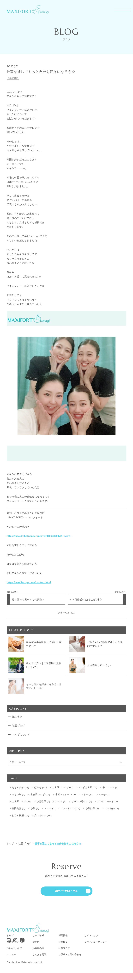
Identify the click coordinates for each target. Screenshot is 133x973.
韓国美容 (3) (18, 808)
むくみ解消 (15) (20, 815)
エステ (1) (49, 808)
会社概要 (63, 942)
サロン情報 (38, 935)
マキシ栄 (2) (18, 794)
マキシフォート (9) (107, 801)
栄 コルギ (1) (110, 787)
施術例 (36, 942)
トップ (10, 935)
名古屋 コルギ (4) (62, 787)
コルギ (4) (60, 801)
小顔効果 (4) (92, 808)
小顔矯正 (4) (43, 801)
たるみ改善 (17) (20, 787)
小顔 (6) (34, 808)
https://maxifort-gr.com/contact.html (29, 582)
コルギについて (15, 948)
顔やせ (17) (40, 787)
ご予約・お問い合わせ (70, 954)
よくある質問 (39, 954)
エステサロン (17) (70, 808)
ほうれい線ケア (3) (81, 801)
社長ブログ (13, 78)
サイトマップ (91, 935)
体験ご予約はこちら (67, 891)
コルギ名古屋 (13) (87, 787)
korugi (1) (104, 794)
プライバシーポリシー (96, 942)
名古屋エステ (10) (21, 801)
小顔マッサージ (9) (65, 794)
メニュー (11, 954)
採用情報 (63, 935)
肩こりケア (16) (43, 815)
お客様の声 (38, 948)
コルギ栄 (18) (111, 808)
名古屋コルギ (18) (40, 794)
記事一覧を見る (66, 612)
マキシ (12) (86, 794)
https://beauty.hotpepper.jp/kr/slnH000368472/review (39, 536)
